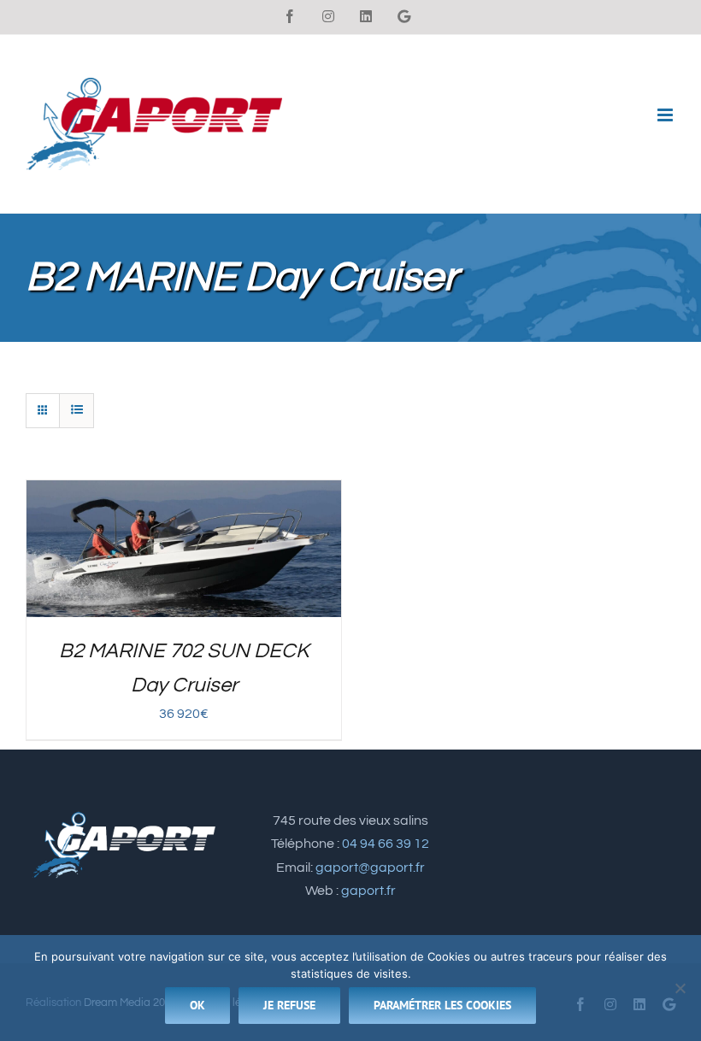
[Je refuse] (679, 988)
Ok (197, 1005)
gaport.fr (368, 890)
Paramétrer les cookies (442, 1005)
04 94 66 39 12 (385, 843)
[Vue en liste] (76, 410)
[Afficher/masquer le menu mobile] (666, 115)
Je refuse (289, 1005)
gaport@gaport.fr (370, 867)
